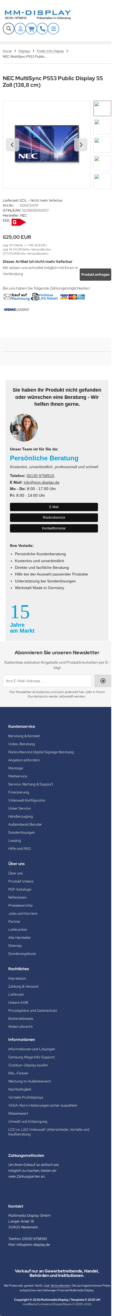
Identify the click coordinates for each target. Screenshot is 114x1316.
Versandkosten (60, 1285)
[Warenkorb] (31, 28)
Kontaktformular (54, 528)
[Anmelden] (20, 28)
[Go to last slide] (12, 144)
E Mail (54, 507)
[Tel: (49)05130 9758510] (42, 28)
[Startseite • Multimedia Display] (44, 15)
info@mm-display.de (41, 482)
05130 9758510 (40, 475)
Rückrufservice (54, 517)
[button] (102, 108)
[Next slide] (80, 144)
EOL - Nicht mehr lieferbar (41, 200)
